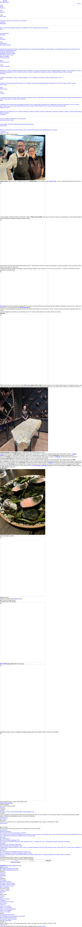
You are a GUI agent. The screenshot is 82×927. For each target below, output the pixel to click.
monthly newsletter (15, 862)
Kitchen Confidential (5, 130)
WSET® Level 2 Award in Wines (11, 106)
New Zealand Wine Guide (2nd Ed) (39, 27)
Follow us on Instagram (6, 907)
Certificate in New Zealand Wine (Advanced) (35, 104)
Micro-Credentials (4, 56)
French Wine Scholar (61, 106)
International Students (5, 45)
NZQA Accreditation (21, 20)
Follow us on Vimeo (5, 911)
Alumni (8, 20)
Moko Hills (3, 663)
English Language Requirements (8, 50)
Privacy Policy (42, 926)
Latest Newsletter (4, 33)
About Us (2, 8)
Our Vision (13, 20)
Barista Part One (4, 111)
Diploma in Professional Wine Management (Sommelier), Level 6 (43, 83)
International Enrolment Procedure (8, 49)
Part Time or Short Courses (7, 55)
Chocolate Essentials (76, 97)
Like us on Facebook (5, 906)
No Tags (2, 810)
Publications (3, 23)
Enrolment (2, 34)
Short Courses (3, 84)
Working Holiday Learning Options (45, 49)
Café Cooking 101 (4, 124)
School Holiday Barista (15, 124)
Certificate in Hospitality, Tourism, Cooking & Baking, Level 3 (16, 77)
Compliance (3, 114)
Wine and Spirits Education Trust (8, 917)
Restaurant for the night (51, 130)
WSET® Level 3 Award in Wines (46, 106)
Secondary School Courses (7, 120)
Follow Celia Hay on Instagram (8, 909)
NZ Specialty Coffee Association (8, 919)
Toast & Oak (52, 181)
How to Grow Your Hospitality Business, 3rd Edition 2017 (15, 27)
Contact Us (3, 131)
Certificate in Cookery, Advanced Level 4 (37, 70)
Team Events (3, 125)
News (1, 29)
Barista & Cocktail (4, 107)
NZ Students (3, 43)
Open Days (3, 20)
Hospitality (3, 73)
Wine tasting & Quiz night (38, 130)
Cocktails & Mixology (23, 111)
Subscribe (48, 860)
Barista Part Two (13, 111)
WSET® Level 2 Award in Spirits (29, 106)
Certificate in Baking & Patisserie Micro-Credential (59, 72)
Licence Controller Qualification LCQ (9, 118)
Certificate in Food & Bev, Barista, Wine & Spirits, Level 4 (47, 77)
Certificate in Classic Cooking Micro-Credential (34, 72)
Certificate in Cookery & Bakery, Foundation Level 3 (13, 70)
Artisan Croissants (11, 99)
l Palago (58, 456)
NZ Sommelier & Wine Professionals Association (12, 916)
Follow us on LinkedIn (6, 910)
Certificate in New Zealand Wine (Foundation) (12, 104)
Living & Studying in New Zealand (27, 49)
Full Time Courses (4, 57)
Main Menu (6, 2)
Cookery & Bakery (5, 66)
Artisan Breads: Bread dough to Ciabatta (60, 97)
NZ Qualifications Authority (7, 914)
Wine (1, 79)
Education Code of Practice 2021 (71, 49)
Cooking (2, 93)
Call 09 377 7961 (4, 132)
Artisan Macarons (21, 99)
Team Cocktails (27, 130)
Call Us (79, 3)
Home (1, 6)
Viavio (15, 598)
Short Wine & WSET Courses (68, 83)
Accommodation (58, 49)
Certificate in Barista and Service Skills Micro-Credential (43, 111)
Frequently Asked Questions (7, 52)
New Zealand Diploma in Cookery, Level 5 (60, 70)
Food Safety (23, 118)
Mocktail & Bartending (27, 124)
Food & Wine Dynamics (17, 130)
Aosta (28, 464)
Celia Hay (2, 22)
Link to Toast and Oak (6, 803)
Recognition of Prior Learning (7, 53)
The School (3, 16)
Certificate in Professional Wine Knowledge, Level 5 (13, 83)
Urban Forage (3, 99)
